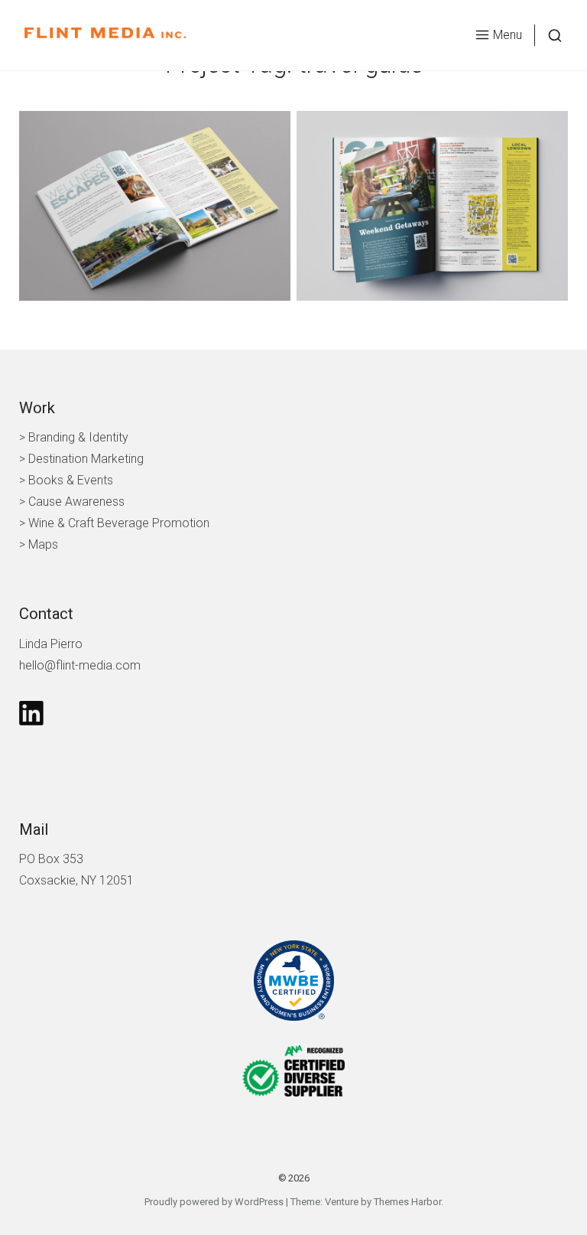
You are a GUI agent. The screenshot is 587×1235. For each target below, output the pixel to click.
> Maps (38, 544)
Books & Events (70, 480)
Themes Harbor (407, 1201)
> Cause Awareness (72, 501)
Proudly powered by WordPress (214, 1201)
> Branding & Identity (73, 437)
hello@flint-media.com (80, 665)
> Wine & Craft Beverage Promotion (114, 523)
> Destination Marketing (81, 458)
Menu (507, 35)
